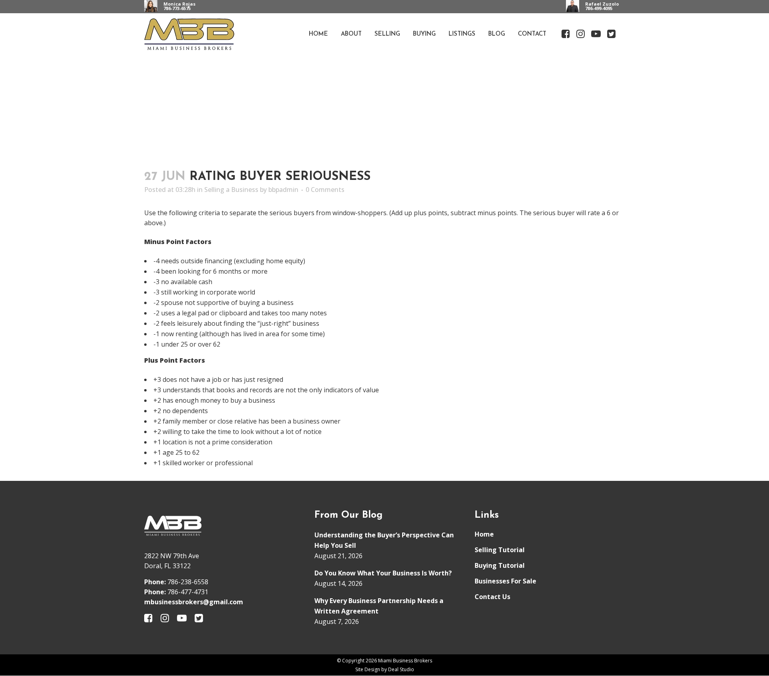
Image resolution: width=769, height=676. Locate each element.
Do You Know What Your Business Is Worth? (383, 573)
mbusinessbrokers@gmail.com (193, 601)
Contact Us (492, 596)
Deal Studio (401, 669)
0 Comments (325, 189)
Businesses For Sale (505, 581)
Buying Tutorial (500, 565)
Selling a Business (231, 189)
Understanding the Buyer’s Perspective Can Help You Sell (384, 540)
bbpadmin (283, 189)
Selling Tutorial (500, 549)
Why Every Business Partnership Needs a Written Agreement (378, 605)
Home (484, 534)
